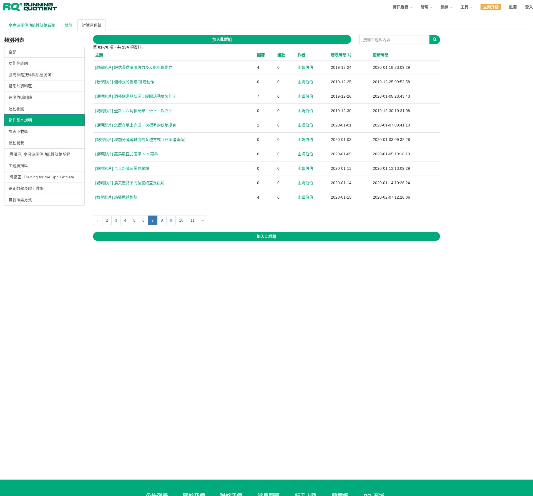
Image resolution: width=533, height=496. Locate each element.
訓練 (445, 7)
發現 (425, 7)
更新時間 (380, 55)
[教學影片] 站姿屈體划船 (116, 197)
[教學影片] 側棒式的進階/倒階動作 (124, 82)
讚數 (281, 55)
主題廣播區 (18, 165)
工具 (465, 7)
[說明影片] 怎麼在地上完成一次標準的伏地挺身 (135, 125)
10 (181, 220)
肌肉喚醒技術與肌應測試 (30, 74)
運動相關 (16, 109)
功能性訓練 (18, 63)
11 (192, 220)
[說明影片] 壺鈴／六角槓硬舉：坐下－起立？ (133, 110)
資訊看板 (401, 7)
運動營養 (16, 143)
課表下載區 (18, 131)
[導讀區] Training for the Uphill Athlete (41, 177)
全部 (12, 52)
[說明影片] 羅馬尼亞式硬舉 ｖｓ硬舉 (126, 154)
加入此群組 (222, 39)
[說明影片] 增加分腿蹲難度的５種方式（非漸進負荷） (141, 139)
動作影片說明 (20, 120)
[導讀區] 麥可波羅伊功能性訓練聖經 (39, 154)
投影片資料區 (20, 86)
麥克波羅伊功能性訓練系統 (32, 25)
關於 (68, 25)
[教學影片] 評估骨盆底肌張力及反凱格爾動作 (133, 67)
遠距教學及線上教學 (26, 188)
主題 (99, 55)
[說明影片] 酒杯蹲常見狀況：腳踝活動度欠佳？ (135, 96)
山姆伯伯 (305, 67)
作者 (301, 55)
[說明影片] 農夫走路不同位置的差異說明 (130, 183)
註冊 (513, 7)
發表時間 (338, 55)
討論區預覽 (91, 25)
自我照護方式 (20, 200)
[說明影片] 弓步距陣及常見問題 (122, 168)
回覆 (261, 55)
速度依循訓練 (20, 97)
